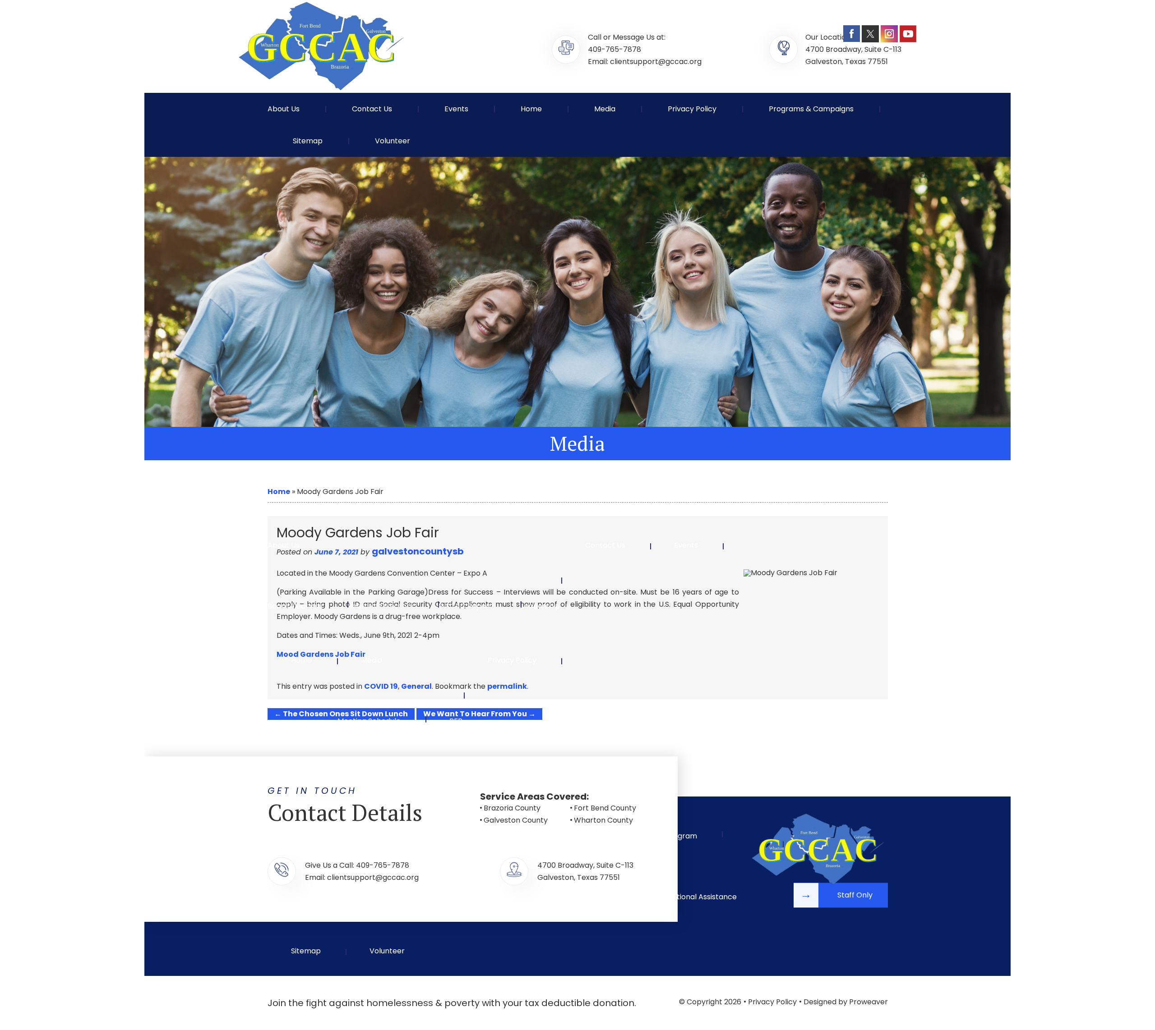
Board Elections (295, 606)
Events (456, 109)
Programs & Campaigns (811, 109)
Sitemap (308, 141)
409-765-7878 (614, 49)
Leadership (540, 606)
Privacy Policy (692, 109)
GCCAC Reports (467, 606)
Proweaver (868, 1002)
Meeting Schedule (369, 721)
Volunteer (392, 141)
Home (531, 109)
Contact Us (372, 109)
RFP (455, 721)
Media (604, 109)
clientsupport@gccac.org (656, 61)
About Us (284, 109)
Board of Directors (380, 606)
